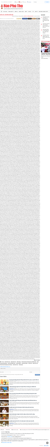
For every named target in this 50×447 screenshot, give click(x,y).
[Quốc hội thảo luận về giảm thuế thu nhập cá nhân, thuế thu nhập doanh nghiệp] (4, 417)
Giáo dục (29, 11)
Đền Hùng (19, 361)
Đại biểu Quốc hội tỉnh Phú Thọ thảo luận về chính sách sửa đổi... (21, 421)
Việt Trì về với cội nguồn (45, 41)
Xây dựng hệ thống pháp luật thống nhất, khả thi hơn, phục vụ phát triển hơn (24, 379)
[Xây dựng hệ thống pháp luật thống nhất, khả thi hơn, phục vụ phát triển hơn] (4, 382)
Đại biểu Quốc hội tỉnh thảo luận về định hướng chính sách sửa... (21, 407)
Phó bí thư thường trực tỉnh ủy (6, 364)
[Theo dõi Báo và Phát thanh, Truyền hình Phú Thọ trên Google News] (19, 18)
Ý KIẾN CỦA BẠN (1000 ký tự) (5, 366)
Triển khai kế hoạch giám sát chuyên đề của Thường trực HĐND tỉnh (22, 386)
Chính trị (16, 11)
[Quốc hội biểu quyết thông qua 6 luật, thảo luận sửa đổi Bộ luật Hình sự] (4, 403)
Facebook (29, 2)
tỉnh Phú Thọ (15, 364)
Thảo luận (21, 364)
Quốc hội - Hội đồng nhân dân (6, 14)
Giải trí (47, 11)
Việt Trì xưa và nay (44, 58)
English (17, 2)
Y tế (33, 11)
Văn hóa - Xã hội (21, 11)
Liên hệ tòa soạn (15, 429)
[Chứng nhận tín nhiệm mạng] (6, 442)
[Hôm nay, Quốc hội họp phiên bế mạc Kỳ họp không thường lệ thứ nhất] (4, 396)
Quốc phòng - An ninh (42, 11)
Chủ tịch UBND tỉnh (11, 363)
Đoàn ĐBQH (18, 363)
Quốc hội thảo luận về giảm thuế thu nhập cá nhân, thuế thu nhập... (22, 414)
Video (21, 2)
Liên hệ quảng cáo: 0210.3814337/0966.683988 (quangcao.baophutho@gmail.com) (35, 429)
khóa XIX (30, 363)
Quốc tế (36, 11)
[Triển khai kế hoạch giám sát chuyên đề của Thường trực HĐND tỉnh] (4, 389)
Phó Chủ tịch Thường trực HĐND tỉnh (29, 361)
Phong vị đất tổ (10, 11)
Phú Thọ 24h (5, 11)
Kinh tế (26, 11)
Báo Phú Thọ (13, 361)
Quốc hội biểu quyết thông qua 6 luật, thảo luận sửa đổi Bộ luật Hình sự (23, 400)
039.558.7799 (9, 436)
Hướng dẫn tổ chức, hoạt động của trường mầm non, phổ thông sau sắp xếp (46, 19)
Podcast (24, 2)
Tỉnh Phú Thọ (7, 361)
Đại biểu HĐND (24, 363)
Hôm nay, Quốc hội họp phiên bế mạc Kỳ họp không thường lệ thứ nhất (23, 393)
